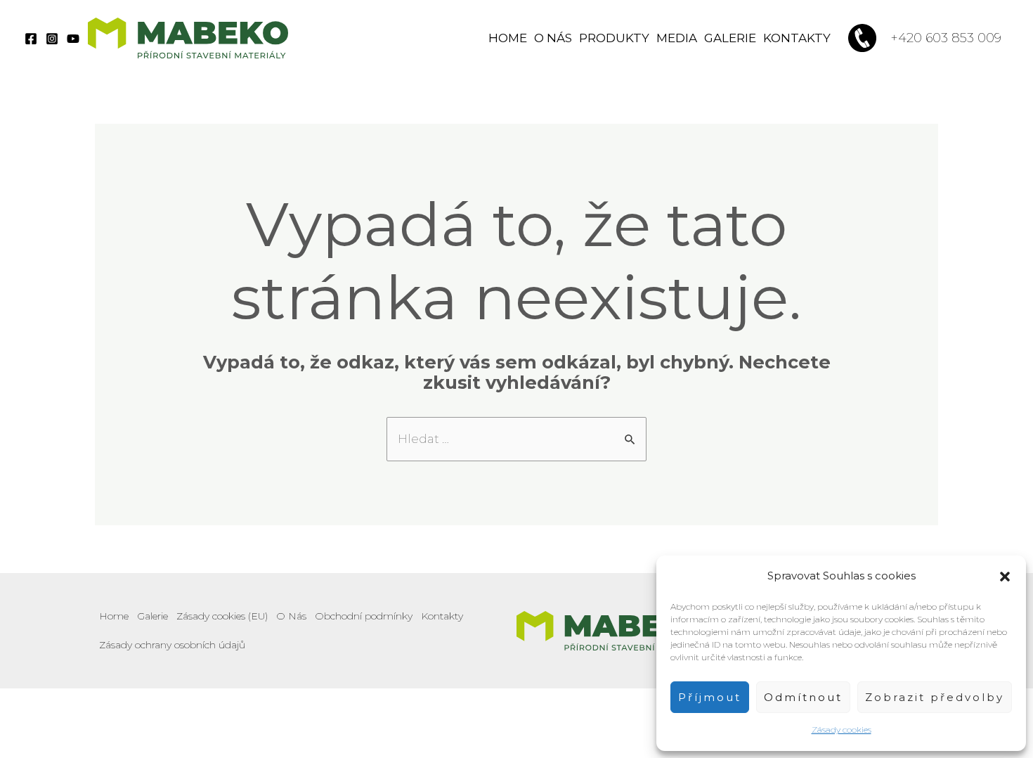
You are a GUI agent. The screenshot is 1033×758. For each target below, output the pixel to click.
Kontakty (797, 38)
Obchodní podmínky (363, 616)
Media (676, 38)
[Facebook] (31, 38)
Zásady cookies (841, 729)
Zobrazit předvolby (934, 697)
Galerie (730, 38)
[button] (1005, 577)
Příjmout (709, 697)
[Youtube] (73, 38)
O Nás (553, 38)
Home (507, 38)
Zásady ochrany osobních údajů (172, 644)
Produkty (614, 38)
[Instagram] (52, 38)
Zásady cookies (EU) (222, 616)
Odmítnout (803, 697)
